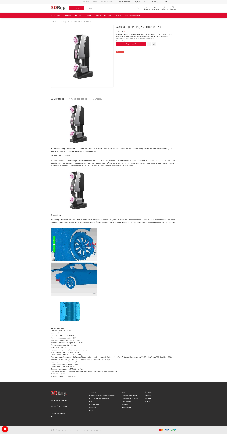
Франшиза (92, 407)
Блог (90, 401)
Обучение (125, 404)
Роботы (118, 15)
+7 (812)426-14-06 (139, 2)
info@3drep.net (169, 2)
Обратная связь (94, 404)
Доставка (148, 398)
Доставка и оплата (106, 2)
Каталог (78, 8)
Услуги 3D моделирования (130, 398)
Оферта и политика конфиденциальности (101, 395)
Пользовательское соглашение (99, 398)
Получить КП (131, 44)
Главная (53, 22)
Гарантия (147, 401)
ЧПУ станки (78, 15)
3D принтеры (55, 15)
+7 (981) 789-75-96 (124, 2)
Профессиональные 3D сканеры (80, 22)
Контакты (95, 2)
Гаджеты (98, 15)
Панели (88, 15)
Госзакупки (92, 410)
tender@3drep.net (155, 2)
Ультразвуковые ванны (132, 15)
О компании (86, 2)
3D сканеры (67, 15)
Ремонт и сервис (127, 407)
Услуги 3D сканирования (129, 395)
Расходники (108, 15)
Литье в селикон (127, 401)
